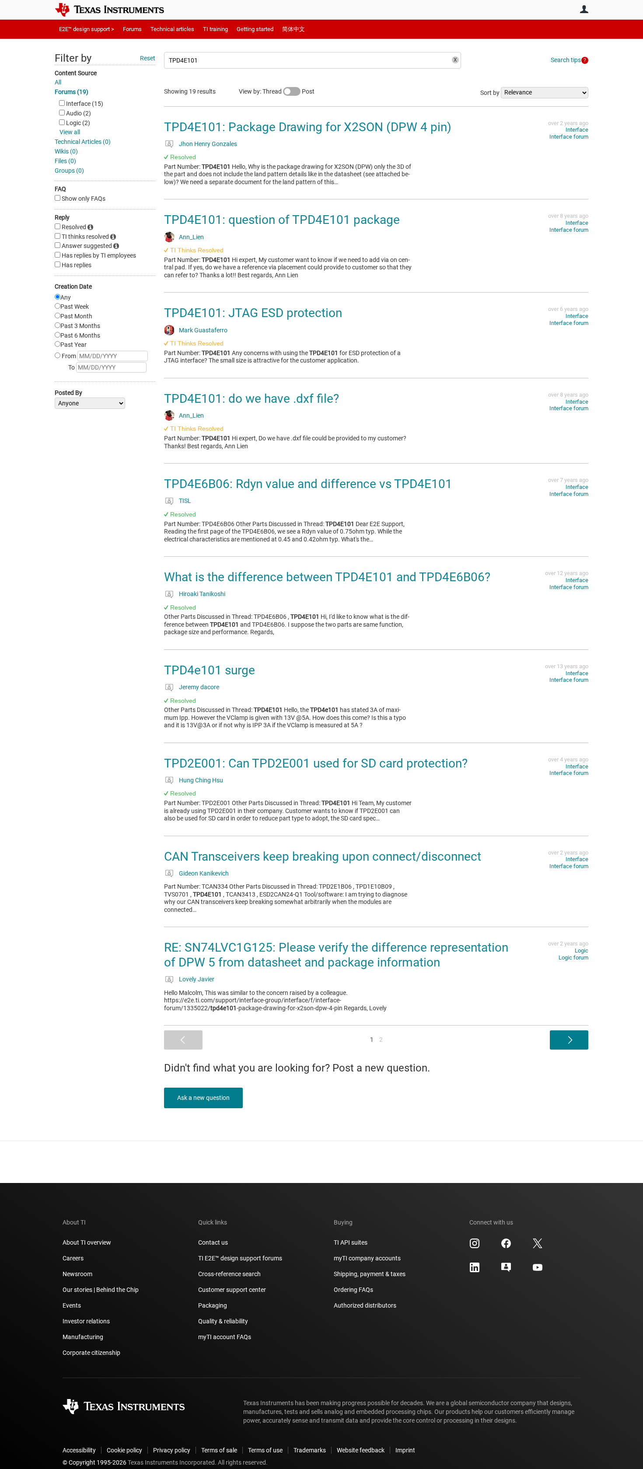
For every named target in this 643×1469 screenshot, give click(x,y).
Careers (73, 1258)
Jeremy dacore (199, 687)
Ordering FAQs (353, 1289)
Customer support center (232, 1289)
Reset (147, 58)
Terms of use (265, 1450)
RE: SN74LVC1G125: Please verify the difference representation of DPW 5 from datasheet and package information (336, 955)
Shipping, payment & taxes (369, 1273)
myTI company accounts (367, 1258)
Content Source (76, 73)
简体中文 (293, 29)
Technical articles (172, 29)
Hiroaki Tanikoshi (202, 593)
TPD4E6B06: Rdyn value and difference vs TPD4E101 (308, 484)
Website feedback (360, 1450)
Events (72, 1305)
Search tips (566, 59)
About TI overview (87, 1242)
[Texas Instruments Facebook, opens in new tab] (506, 1246)
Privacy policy (171, 1450)
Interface (577, 129)
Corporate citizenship (91, 1352)
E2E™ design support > (86, 29)
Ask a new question (203, 1097)
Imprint (405, 1450)
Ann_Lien (191, 237)
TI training (215, 29)
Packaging (212, 1305)
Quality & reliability (223, 1321)
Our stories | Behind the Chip (101, 1289)
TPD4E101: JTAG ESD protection (253, 313)
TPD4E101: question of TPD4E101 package (282, 220)
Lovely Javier (196, 979)
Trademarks (310, 1450)
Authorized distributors (365, 1305)
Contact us (213, 1242)
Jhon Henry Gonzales (208, 143)
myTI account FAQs (224, 1336)
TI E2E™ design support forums (240, 1258)
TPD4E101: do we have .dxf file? (251, 398)
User (584, 9)
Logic (581, 950)
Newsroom (77, 1273)
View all (69, 132)
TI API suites (350, 1242)
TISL (185, 500)
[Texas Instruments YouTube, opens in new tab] (537, 1270)
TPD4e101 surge (209, 670)
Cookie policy (124, 1450)
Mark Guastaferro (203, 330)
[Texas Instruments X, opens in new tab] (537, 1246)
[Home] (116, 10)
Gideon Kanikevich (204, 873)
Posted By (68, 392)
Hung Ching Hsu (201, 780)
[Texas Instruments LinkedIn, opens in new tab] (474, 1270)
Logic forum (573, 957)
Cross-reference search (229, 1273)
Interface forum (568, 136)
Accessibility (79, 1450)
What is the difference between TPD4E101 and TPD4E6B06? (327, 577)
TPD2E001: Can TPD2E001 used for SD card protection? (316, 763)
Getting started (255, 29)
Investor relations (86, 1321)
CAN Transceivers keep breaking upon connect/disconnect (322, 856)
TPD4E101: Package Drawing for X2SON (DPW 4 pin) (307, 127)
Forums (132, 29)
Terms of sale (219, 1450)
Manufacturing (83, 1336)
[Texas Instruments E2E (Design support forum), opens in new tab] (506, 1270)
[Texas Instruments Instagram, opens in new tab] (474, 1246)
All (58, 82)
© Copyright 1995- (94, 1462)
